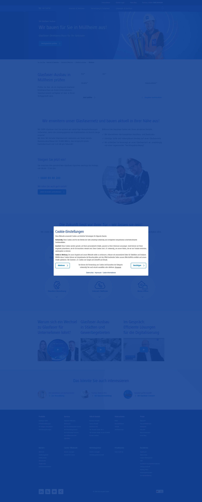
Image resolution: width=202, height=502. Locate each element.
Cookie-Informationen (109, 273)
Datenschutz (90, 273)
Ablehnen (61, 265)
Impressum (98, 273)
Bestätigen (137, 265)
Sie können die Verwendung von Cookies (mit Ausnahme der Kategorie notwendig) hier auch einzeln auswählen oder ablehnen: (101, 266)
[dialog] (101, 251)
